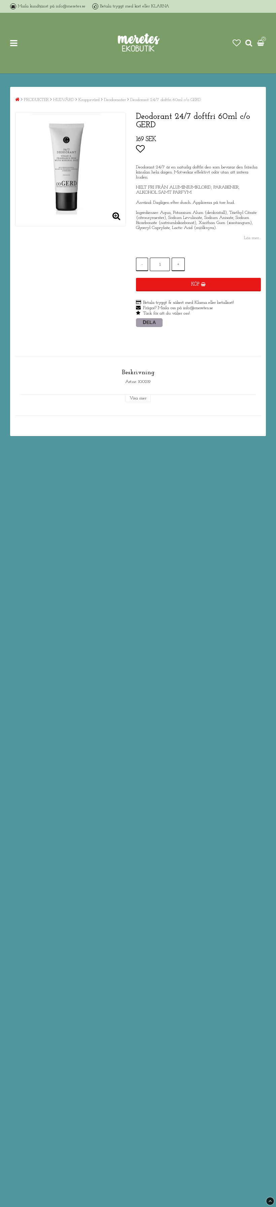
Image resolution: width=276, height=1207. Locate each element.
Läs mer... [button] (252, 237)
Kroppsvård (89, 99)
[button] (237, 43)
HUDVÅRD (63, 99)
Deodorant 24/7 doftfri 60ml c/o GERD (165, 99)
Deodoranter (115, 99)
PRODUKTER (36, 99)
